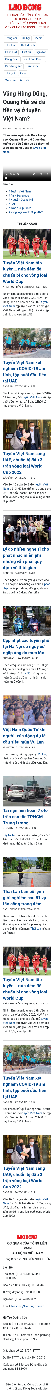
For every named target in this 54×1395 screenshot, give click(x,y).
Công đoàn (12, 59)
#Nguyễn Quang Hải (21, 199)
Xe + (23, 73)
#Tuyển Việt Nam (20, 191)
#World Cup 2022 (20, 208)
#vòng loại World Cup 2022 (26, 212)
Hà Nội (26, 673)
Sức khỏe (33, 66)
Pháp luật (11, 52)
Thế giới (10, 73)
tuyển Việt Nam (32, 397)
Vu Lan (42, 754)
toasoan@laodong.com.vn (27, 1306)
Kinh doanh (28, 45)
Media (38, 38)
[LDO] (27, 244)
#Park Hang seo (19, 195)
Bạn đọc (41, 52)
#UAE (12, 204)
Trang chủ (11, 38)
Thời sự (26, 52)
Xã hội (26, 38)
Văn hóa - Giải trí (34, 59)
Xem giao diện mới (17, 80)
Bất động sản (13, 66)
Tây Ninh (8, 835)
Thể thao (11, 45)
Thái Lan (35, 928)
